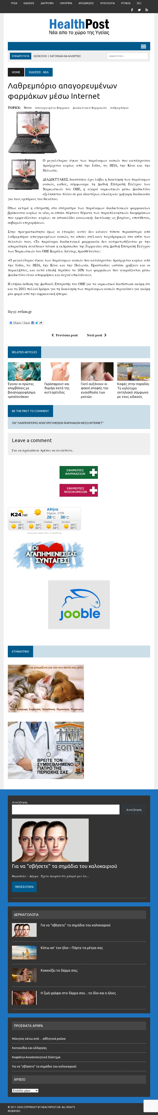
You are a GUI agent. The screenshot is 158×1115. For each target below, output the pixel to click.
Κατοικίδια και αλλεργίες (29, 1048)
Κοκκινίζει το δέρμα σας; (60, 970)
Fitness (125, 3)
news (28, 108)
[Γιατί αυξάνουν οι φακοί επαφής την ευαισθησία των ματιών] (97, 378)
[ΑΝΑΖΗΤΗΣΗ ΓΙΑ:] (127, 56)
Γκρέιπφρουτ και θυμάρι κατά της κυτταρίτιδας (57, 388)
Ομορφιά (66, 3)
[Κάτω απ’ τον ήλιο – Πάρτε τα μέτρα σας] (24, 957)
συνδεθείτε (64, 450)
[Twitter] (139, 9)
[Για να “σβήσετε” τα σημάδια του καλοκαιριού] (50, 859)
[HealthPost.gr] (79, 27)
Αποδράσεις (86, 3)
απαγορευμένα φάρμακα (52, 108)
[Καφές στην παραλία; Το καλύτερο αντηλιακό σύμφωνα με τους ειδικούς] (133, 378)
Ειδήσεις (29, 3)
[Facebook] (132, 9)
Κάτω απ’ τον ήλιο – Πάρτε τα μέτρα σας (72, 948)
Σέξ (139, 3)
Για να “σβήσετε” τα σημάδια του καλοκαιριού (64, 866)
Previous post (67, 335)
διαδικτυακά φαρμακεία (90, 108)
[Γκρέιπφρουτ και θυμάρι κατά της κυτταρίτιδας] (60, 378)
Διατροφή (47, 3)
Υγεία (14, 3)
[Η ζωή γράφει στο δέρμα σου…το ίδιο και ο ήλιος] (24, 1002)
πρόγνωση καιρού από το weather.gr (44, 533)
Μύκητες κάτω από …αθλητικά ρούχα (39, 1038)
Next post (94, 335)
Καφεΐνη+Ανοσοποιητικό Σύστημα (36, 1057)
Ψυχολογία (107, 3)
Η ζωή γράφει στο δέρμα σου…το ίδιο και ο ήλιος (78, 993)
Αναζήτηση (19, 802)
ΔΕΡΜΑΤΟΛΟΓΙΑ (26, 914)
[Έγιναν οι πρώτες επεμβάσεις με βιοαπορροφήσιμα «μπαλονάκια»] (24, 378)
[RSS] (147, 9)
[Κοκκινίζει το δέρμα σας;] (24, 980)
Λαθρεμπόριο (119, 108)
